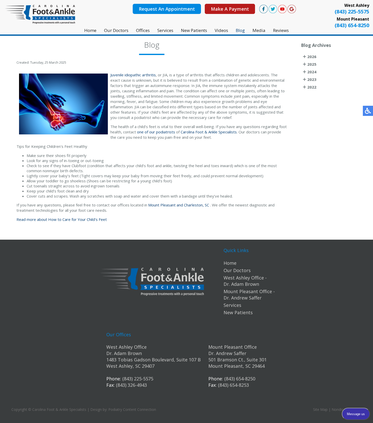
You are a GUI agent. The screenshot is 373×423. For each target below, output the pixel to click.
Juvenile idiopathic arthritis (133, 74)
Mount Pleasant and (165, 204)
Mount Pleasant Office (232, 347)
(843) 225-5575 (352, 11)
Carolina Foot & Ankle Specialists (209, 131)
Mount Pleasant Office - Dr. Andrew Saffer (249, 294)
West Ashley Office (126, 347)
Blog (240, 30)
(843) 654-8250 (352, 25)
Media (258, 30)
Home (90, 30)
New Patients (194, 30)
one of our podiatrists (156, 131)
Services (165, 30)
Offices (143, 30)
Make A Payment (230, 9)
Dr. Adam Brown (124, 353)
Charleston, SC (196, 204)
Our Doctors (116, 30)
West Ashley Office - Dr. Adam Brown (245, 281)
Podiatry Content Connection (132, 409)
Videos (221, 30)
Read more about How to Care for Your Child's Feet (61, 219)
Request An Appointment (167, 9)
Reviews (281, 30)
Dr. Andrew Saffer (227, 353)
